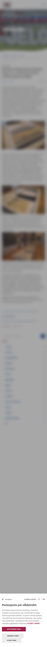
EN (44, 599)
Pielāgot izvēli (13, 636)
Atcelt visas (11, 640)
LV (39, 599)
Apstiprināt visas (14, 629)
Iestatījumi (8, 599)
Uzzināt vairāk (33, 623)
